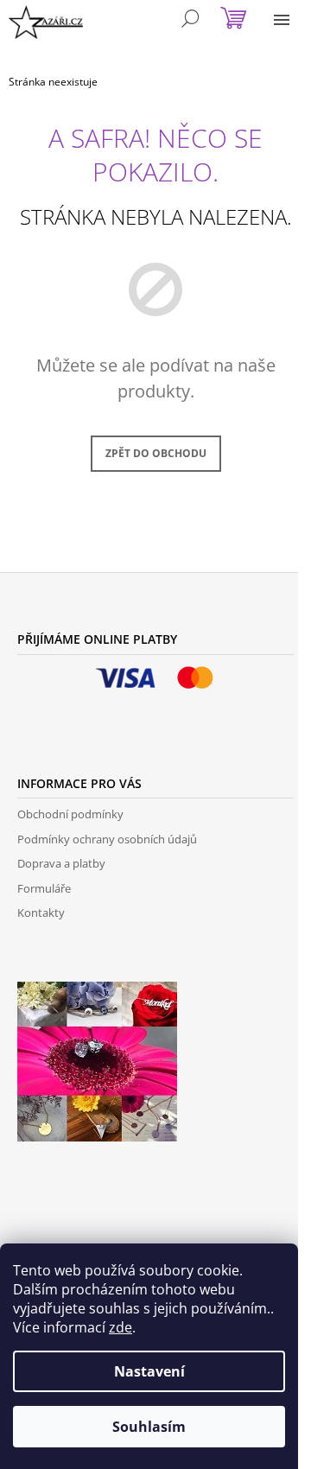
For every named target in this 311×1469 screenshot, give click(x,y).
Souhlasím (149, 1426)
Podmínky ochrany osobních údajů (107, 839)
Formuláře (44, 888)
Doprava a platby (61, 863)
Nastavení (149, 1371)
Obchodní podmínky (70, 814)
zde (120, 1327)
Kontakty (41, 912)
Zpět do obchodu (155, 453)
